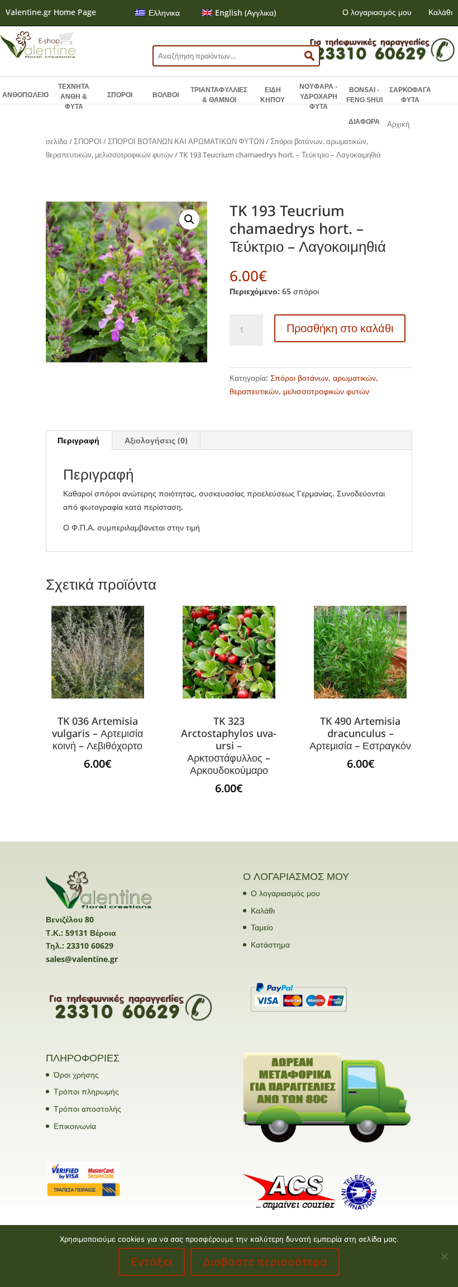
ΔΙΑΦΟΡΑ (364, 122)
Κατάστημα (270, 944)
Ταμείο (262, 927)
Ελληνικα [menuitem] (164, 12)
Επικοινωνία (75, 1126)
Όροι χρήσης (76, 1074)
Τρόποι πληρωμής (86, 1091)
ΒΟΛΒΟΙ (165, 95)
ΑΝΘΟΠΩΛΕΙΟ (25, 95)
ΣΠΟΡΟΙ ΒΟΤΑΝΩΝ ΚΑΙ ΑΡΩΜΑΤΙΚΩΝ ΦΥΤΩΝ (186, 141)
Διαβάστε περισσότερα (265, 1262)
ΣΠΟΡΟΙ (119, 95)
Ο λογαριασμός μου (377, 12)
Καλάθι (440, 12)
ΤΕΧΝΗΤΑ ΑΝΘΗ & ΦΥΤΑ (73, 97)
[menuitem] (157, 13)
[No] (444, 1256)
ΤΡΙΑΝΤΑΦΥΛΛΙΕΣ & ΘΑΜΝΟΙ (218, 95)
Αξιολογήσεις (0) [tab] (156, 440)
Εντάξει (152, 1262)
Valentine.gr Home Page (51, 12)
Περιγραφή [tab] (78, 440)
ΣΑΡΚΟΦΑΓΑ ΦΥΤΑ (410, 95)
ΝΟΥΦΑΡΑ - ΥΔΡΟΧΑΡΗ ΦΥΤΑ (318, 97)
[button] (189, 219)
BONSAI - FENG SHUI (364, 95)
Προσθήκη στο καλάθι (340, 328)
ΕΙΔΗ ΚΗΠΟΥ (272, 95)
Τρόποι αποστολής (87, 1108)
